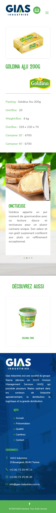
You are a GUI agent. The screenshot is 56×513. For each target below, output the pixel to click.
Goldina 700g (28, 321)
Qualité (20, 429)
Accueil (20, 418)
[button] (24, 258)
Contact (20, 440)
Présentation (23, 423)
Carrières (21, 434)
